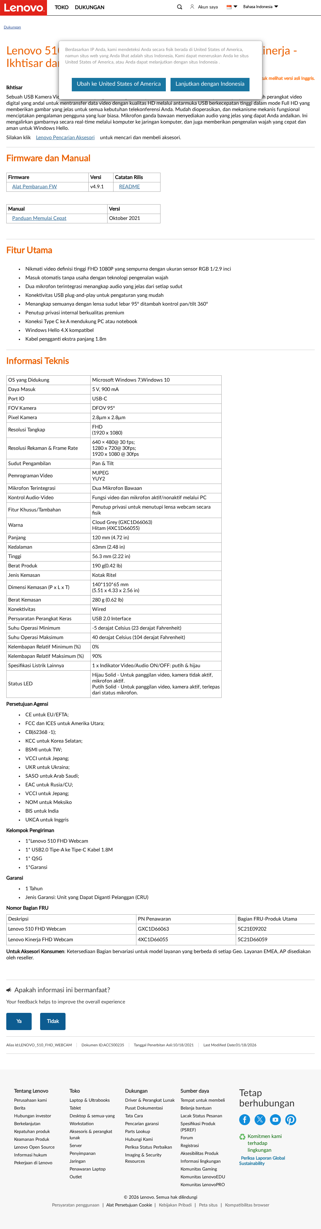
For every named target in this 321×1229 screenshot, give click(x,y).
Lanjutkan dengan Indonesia (210, 84)
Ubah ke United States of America (119, 84)
